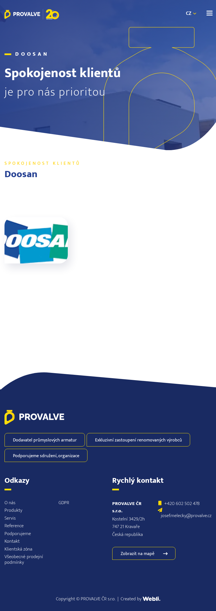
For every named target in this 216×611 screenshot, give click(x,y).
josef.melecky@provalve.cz (186, 515)
